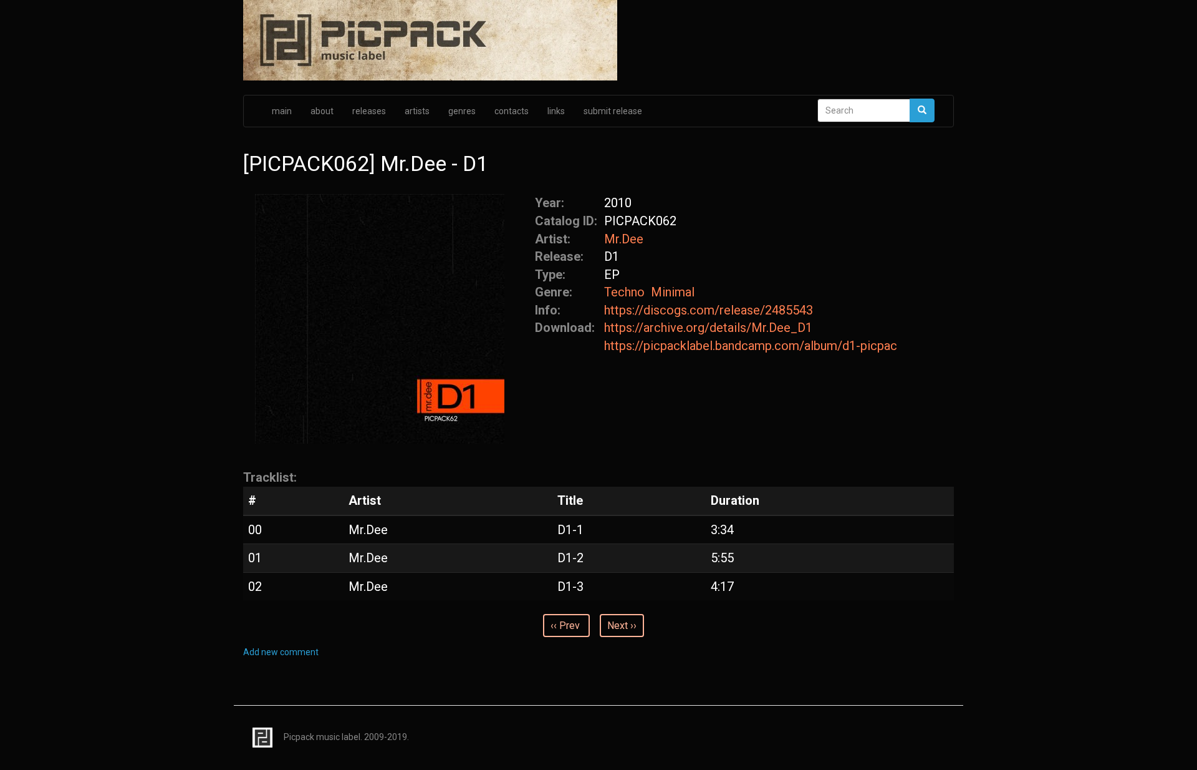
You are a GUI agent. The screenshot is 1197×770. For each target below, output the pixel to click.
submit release (613, 111)
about (322, 111)
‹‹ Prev (565, 625)
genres (462, 111)
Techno (624, 292)
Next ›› (622, 625)
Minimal (673, 292)
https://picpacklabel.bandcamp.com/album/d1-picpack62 (750, 345)
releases (369, 111)
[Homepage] (598, 41)
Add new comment (281, 652)
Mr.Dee (623, 238)
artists (417, 111)
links (556, 111)
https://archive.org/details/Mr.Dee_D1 (708, 327)
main (282, 111)
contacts (511, 111)
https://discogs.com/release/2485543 (708, 310)
